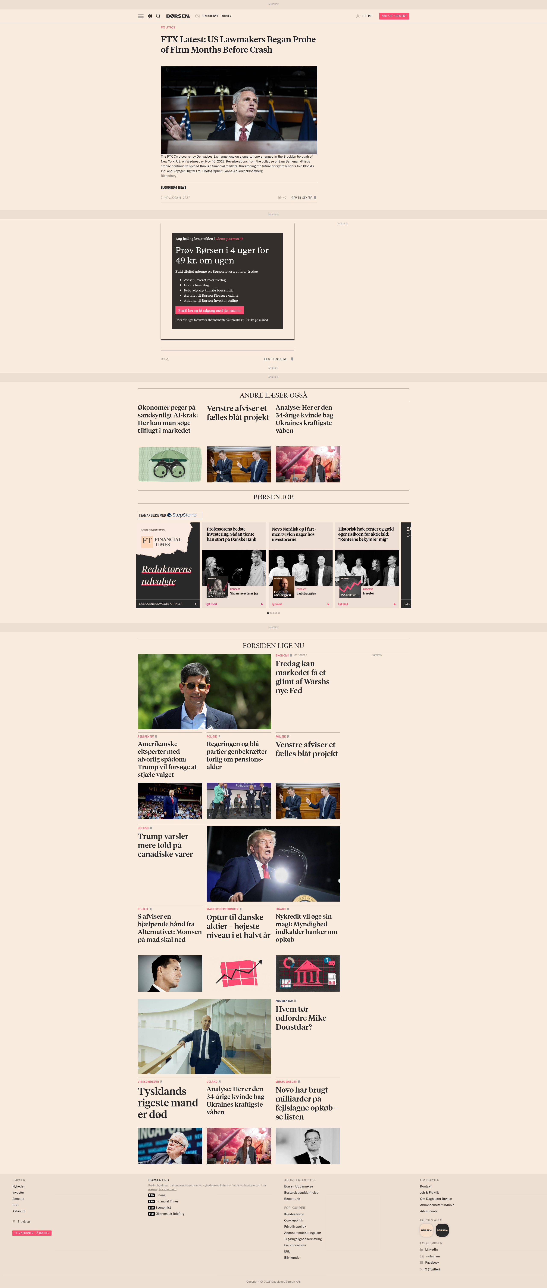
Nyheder (18, 1186)
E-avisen (24, 1222)
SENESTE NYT (210, 16)
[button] (149, 16)
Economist (160, 1207)
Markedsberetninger (222, 909)
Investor (18, 1192)
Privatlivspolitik (295, 1226)
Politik (212, 736)
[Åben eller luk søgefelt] (158, 16)
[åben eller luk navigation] (142, 16)
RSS (15, 1205)
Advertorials (428, 1211)
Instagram (432, 1256)
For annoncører (295, 1245)
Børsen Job (292, 1199)
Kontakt (425, 1186)
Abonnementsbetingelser (302, 1233)
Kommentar (284, 1001)
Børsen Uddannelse (298, 1186)
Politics (168, 27)
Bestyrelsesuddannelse (301, 1192)
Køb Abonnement (394, 16)
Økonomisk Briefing (166, 1214)
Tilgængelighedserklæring (303, 1239)
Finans (281, 909)
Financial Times (164, 1201)
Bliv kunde (292, 1257)
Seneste (18, 1199)
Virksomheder (148, 1082)
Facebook (431, 1262)
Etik (287, 1251)
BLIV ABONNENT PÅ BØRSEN (32, 1233)
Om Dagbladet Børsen (436, 1199)
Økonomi (282, 655)
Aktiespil (18, 1211)
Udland (143, 828)
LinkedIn (431, 1249)
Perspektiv (146, 736)
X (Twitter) (432, 1269)
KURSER (226, 16)
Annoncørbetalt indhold (437, 1205)
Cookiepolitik (293, 1220)
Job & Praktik (429, 1192)
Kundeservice (294, 1214)
